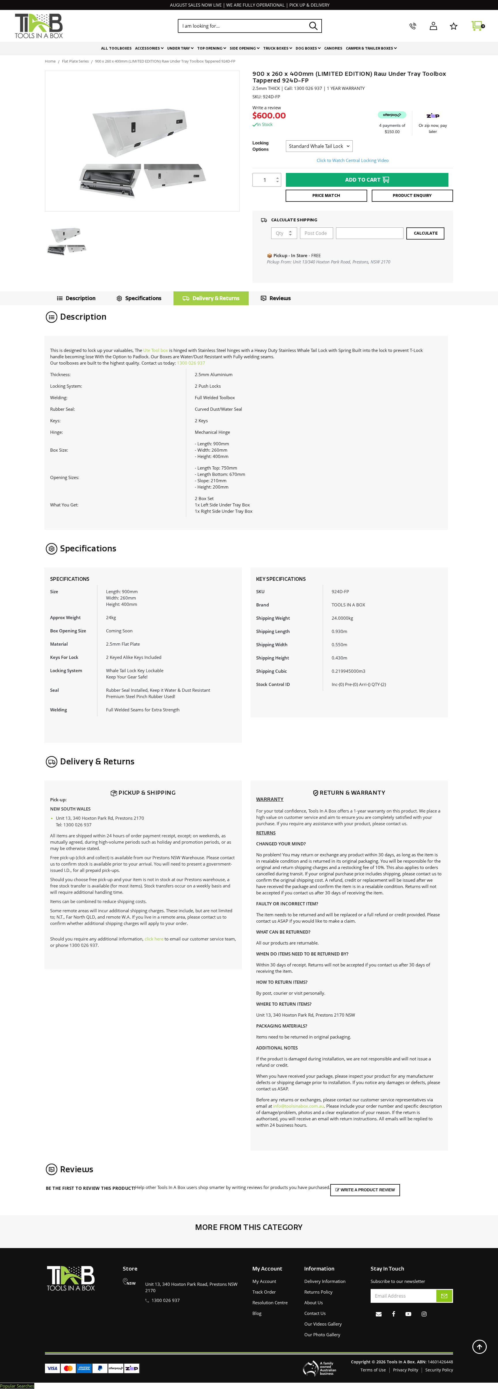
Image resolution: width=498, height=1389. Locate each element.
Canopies (333, 48)
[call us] (413, 26)
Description (80, 298)
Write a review (266, 107)
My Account (264, 1281)
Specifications (143, 298)
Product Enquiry (412, 195)
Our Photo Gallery (322, 1334)
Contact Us (315, 1313)
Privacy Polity (405, 1370)
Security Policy (439, 1370)
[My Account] (433, 26)
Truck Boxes (276, 48)
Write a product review (367, 1190)
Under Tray (179, 48)
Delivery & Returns (216, 298)
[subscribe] (444, 1296)
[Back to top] (479, 1347)
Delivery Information (325, 1281)
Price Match (326, 195)
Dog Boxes (307, 48)
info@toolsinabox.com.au (298, 1106)
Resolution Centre (270, 1302)
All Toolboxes (116, 48)
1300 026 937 (191, 363)
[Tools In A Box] (39, 26)
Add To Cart (363, 180)
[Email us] (379, 1314)
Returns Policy (318, 1292)
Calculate (425, 233)
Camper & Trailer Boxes (370, 48)
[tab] (75, 298)
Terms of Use (373, 1370)
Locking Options (260, 146)
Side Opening (243, 48)
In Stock (265, 124)
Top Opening (210, 48)
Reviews (280, 298)
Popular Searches (17, 1386)
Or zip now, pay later (433, 128)
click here (154, 939)
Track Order (264, 1292)
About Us (313, 1302)
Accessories (148, 48)
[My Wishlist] (454, 26)
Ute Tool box (155, 350)
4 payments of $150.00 (392, 128)
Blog (256, 1313)
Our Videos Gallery (323, 1324)
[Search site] (313, 26)
